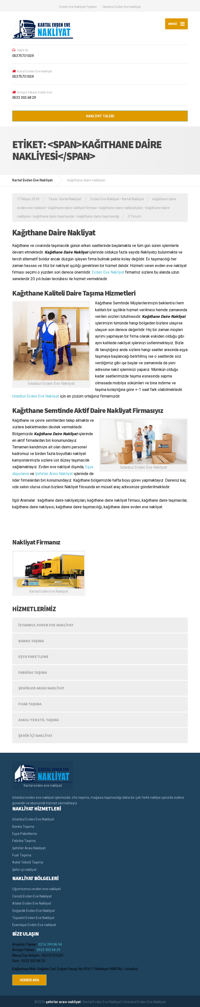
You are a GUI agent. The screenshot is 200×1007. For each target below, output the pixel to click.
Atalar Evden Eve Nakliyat (31, 903)
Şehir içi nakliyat (35, 735)
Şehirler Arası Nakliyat (54, 473)
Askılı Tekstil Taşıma (38, 719)
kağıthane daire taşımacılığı (98, 216)
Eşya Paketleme (33, 656)
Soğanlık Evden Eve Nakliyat (33, 911)
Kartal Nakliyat (133, 199)
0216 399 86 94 (50, 944)
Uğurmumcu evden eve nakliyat (36, 889)
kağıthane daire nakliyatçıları (121, 208)
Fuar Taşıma (29, 703)
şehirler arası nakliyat (63, 1002)
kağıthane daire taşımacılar (54, 216)
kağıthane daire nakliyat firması (72, 208)
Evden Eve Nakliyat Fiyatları (78, 7)
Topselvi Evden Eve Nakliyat (33, 918)
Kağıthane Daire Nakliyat (53, 232)
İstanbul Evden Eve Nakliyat (121, 7)
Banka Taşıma (31, 640)
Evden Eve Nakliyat (104, 199)
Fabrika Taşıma (32, 672)
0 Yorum (134, 216)
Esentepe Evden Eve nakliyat (34, 925)
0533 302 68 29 (48, 950)
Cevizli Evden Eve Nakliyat (32, 896)
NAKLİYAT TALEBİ (100, 116)
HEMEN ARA (29, 980)
